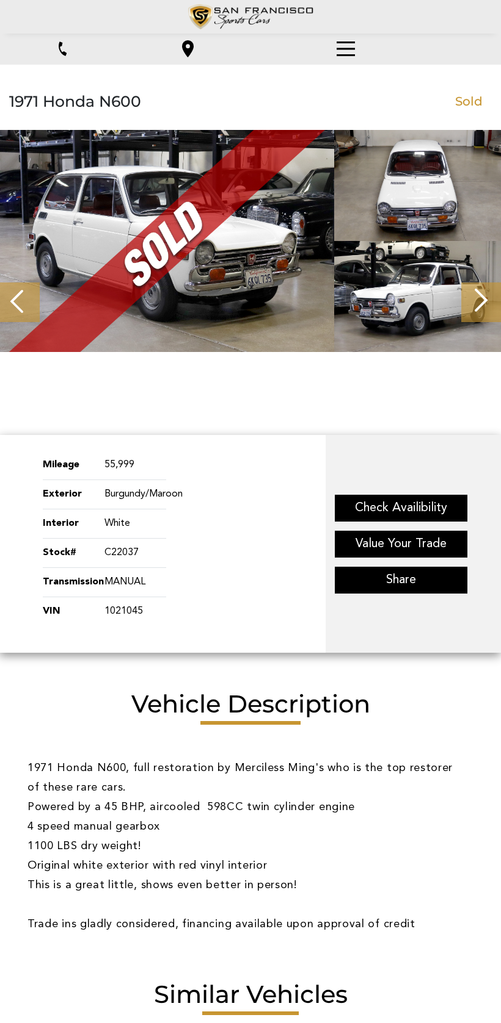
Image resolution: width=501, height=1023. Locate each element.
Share (401, 580)
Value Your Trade (401, 544)
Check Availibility (401, 508)
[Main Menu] (346, 49)
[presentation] (20, 302)
